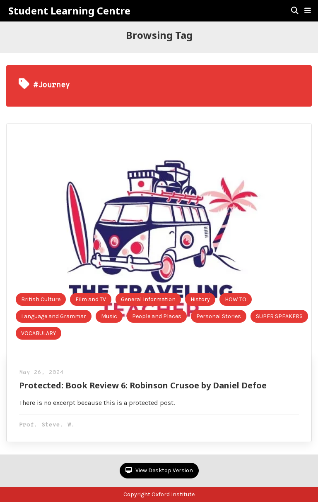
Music (109, 316)
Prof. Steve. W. (47, 424)
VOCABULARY (38, 333)
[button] (307, 11)
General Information (148, 299)
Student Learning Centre (69, 11)
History (200, 299)
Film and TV (90, 299)
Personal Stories (218, 316)
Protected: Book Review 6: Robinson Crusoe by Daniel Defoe (143, 385)
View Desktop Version (163, 470)
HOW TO (235, 299)
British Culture (40, 299)
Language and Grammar (53, 316)
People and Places (156, 316)
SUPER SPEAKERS (279, 316)
